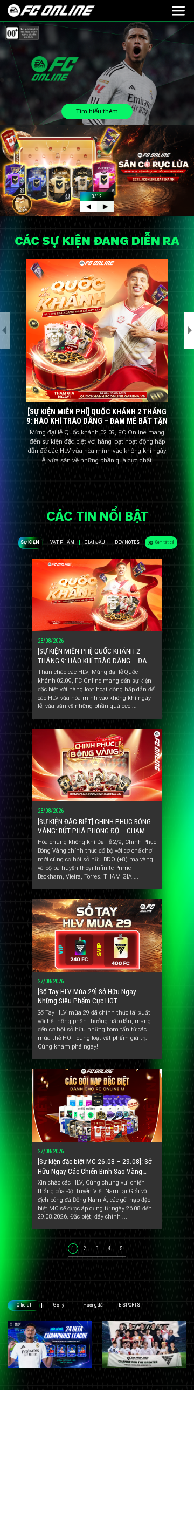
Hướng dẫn (94, 1305)
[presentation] (5, 330)
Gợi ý (58, 1305)
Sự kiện (29, 542)
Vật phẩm (62, 542)
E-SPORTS (129, 1305)
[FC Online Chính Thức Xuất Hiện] (144, 1344)
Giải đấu (95, 542)
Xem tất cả (164, 542)
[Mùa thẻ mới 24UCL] (50, 1344)
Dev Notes (127, 542)
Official (24, 1305)
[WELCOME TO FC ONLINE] (51, 10)
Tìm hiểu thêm (97, 111)
